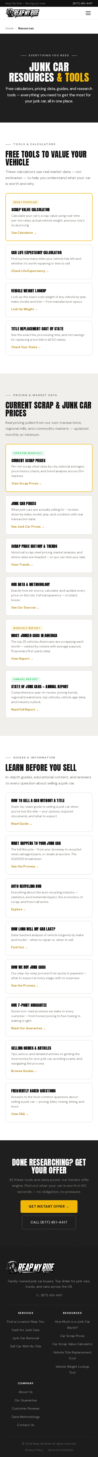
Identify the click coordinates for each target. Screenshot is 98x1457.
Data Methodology (26, 1417)
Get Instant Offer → (49, 1206)
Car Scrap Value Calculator (72, 1344)
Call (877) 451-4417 (49, 1222)
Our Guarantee (26, 1400)
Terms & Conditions (60, 1450)
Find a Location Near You (25, 1322)
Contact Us (25, 1425)
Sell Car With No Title (25, 1346)
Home (9, 28)
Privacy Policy (34, 1450)
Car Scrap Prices (72, 1336)
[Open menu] (88, 13)
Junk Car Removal (25, 1338)
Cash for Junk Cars (26, 1330)
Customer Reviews (25, 1408)
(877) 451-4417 (83, 3)
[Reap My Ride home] (49, 1268)
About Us (26, 1392)
